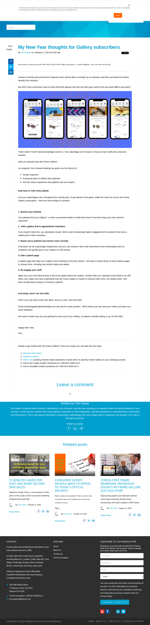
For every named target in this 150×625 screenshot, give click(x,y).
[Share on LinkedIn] (10, 72)
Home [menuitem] (55, 546)
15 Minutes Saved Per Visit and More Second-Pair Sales (27, 483)
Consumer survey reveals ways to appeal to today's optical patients (73, 485)
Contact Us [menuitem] (58, 554)
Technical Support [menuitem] (60, 558)
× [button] (129, 4)
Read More (14, 512)
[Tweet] (10, 66)
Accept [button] (118, 15)
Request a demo (30, 356)
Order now (28, 360)
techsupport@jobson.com (20, 599)
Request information (32, 353)
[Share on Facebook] (10, 61)
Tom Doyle (26, 52)
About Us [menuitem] (57, 550)
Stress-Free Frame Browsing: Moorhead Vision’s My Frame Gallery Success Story (121, 485)
